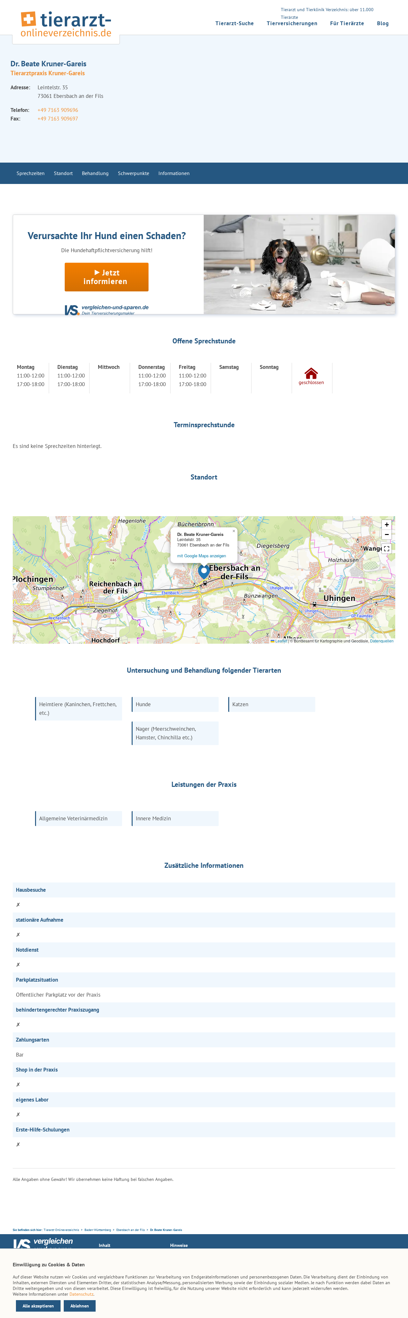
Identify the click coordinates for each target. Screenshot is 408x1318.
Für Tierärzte (347, 23)
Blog (383, 23)
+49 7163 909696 (58, 109)
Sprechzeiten (31, 173)
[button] (204, 572)
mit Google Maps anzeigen (201, 556)
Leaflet (280, 640)
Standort (63, 173)
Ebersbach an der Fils (130, 1230)
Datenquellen (382, 640)
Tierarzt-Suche (234, 23)
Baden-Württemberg (97, 1230)
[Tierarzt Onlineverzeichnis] (66, 37)
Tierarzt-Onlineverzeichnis (61, 1230)
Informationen (174, 173)
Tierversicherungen (292, 23)
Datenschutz (81, 1294)
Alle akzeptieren (38, 1306)
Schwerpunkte (133, 173)
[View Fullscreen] (386, 548)
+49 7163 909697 (58, 118)
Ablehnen (79, 1306)
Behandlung (95, 173)
